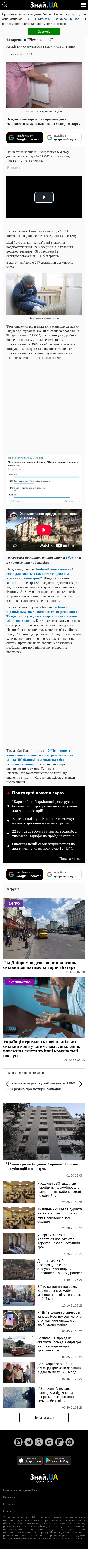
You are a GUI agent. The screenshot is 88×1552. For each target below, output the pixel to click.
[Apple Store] (30, 1460)
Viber (69, 557)
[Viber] (39, 1442)
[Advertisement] (44, 407)
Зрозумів (44, 31)
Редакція (9, 1504)
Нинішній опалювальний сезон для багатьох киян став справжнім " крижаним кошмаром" (39, 573)
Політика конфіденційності (21, 1490)
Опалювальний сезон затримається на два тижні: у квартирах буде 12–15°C (43, 846)
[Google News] (49, 1442)
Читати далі (44, 1417)
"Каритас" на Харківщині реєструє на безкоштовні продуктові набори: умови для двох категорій (44, 806)
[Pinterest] (69, 1442)
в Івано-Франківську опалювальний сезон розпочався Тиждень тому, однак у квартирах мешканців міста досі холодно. (41, 614)
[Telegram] (28, 1442)
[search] (5, 5)
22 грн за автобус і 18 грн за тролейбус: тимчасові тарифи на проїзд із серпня (44, 833)
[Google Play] (57, 1460)
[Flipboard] (59, 1442)
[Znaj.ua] (44, 5)
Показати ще (70, 858)
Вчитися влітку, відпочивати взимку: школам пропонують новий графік (43, 821)
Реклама (9, 1497)
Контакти (9, 1511)
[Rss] (18, 1442)
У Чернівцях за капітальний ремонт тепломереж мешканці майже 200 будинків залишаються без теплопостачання (39, 757)
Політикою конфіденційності (57, 18)
